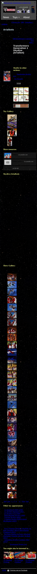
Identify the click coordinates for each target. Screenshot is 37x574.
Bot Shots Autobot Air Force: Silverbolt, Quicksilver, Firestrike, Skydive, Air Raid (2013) (16, 536)
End (27, 501)
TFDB (19, 83)
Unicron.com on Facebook (18, 570)
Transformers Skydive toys (18, 544)
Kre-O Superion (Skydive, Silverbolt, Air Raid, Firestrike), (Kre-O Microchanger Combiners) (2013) (17, 530)
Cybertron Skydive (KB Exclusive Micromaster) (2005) (15, 520)
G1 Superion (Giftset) (8, 561)
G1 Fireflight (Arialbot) (19, 561)
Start (5, 501)
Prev (8, 501)
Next (23, 501)
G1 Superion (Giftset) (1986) (13, 510)
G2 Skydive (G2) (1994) (12, 513)
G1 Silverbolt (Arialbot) (30, 561)
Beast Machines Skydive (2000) (14, 515)
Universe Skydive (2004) (12, 517)
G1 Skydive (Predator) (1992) (14, 512)
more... (31, 42)
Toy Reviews (18, 79)
